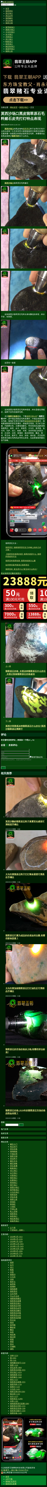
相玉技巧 (13, 1147)
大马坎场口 (10, 32)
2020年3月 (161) (16, 1237)
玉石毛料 (13, 1294)
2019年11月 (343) (17, 1246)
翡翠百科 (13, 1195)
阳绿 (12, 1323)
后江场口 (9, 39)
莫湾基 (13, 1325)
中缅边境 (13, 1154)
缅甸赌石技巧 (17, 1363)
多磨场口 (13, 1180)
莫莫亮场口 (10, 49)
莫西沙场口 (10, 30)
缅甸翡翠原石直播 (32, 421)
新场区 (13, 1204)
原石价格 (9, 21)
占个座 (13, 1228)
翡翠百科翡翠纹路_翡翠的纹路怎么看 (20, 561)
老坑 (14, 1380)
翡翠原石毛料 (15, 1306)
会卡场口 (9, 34)
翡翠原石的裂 (15, 1318)
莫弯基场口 (10, 27)
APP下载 (9, 1479)
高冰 (12, 1344)
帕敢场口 (9, 42)
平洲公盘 (13, 1209)
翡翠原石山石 (15, 1315)
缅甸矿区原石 (10, 1481)
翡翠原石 (9, 11)
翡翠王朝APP (31, 416)
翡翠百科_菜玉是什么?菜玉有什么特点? (21, 569)
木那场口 (9, 37)
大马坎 (13, 1277)
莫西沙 (18, 573)
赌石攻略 (13, 1163)
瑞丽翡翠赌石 (15, 1299)
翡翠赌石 (9, 18)
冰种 (12, 1279)
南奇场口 (9, 44)
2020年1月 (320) (16, 1242)
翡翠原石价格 (15, 1313)
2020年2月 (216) (16, 1239)
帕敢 (12, 1270)
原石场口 (9, 13)
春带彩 (13, 1284)
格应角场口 (10, 46)
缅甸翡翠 (13, 1289)
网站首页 (13, 107)
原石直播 (13, 1166)
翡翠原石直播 (15, 1301)
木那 (12, 1272)
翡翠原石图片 (17, 1411)
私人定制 (13, 1211)
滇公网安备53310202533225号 (15, 1473)
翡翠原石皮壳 (15, 1308)
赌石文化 (13, 1161)
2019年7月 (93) (16, 1256)
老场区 (13, 1202)
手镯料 (13, 1347)
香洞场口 (13, 1183)
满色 (12, 1349)
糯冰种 (13, 1337)
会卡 (12, 1265)
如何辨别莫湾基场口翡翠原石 (17, 565)
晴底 (12, 1339)
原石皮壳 (9, 16)
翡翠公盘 (9, 51)
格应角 (13, 1335)
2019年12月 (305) (17, 1244)
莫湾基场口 (14, 1190)
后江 (12, 1267)
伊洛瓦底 (13, 1197)
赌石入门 (13, 1144)
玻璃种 (13, 1287)
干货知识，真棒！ (17, 1230)
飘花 (14, 573)
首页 (7, 9)
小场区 (13, 1207)
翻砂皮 (13, 1327)
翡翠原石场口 (15, 1303)
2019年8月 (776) (16, 1254)
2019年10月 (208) (17, 1249)
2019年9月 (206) (16, 1251)
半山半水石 (14, 1296)
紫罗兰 (13, 1282)
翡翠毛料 (16, 1384)
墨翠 (12, 1342)
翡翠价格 (16, 1413)
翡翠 (12, 1263)
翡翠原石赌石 (15, 1311)
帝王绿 (13, 1320)
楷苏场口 (13, 1178)
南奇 (12, 1332)
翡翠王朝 (9, 23)
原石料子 (13, 1159)
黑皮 (3, 573)
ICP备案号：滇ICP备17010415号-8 (14, 1470)
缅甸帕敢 (13, 1151)
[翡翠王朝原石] (7, 2)
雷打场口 (13, 1185)
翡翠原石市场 (17, 1408)
